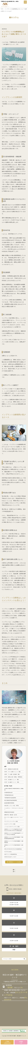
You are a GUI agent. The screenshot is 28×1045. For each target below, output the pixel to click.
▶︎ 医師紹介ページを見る (14, 862)
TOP (2, 9)
